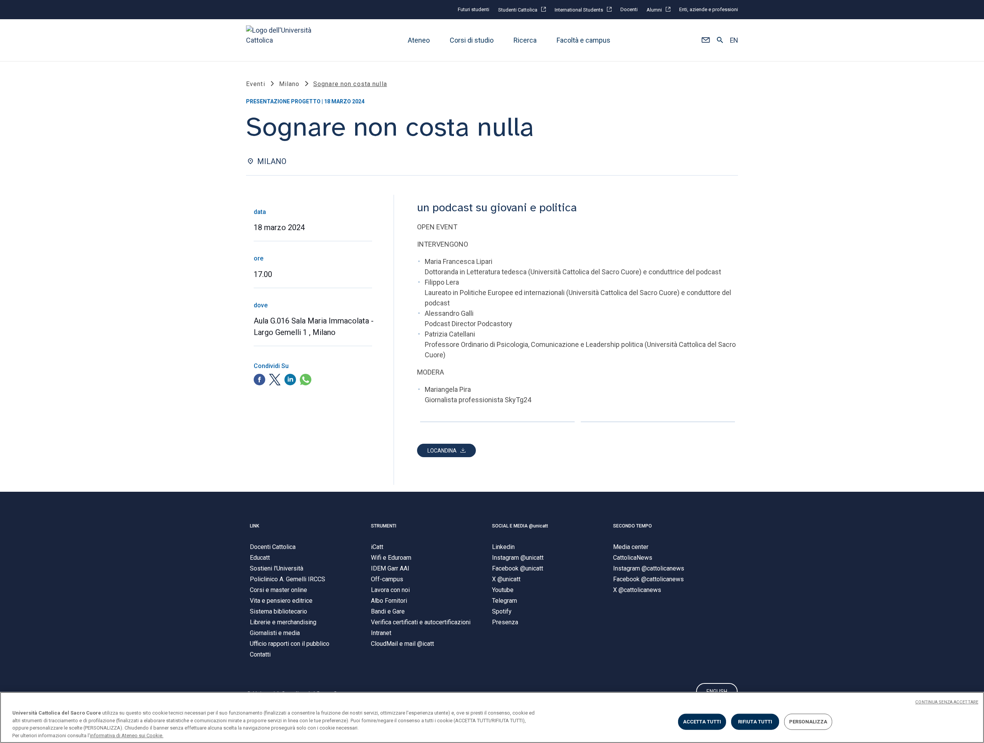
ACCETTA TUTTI (702, 722)
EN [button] (734, 40)
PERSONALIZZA (808, 722)
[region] (492, 717)
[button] (705, 40)
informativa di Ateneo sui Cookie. (126, 735)
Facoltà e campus (583, 40)
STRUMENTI (383, 526)
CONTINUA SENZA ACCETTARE (946, 702)
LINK (254, 526)
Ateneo (419, 40)
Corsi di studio (472, 40)
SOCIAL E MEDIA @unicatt (520, 526)
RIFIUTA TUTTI (755, 722)
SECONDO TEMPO (632, 526)
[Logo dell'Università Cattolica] (282, 40)
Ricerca (525, 40)
